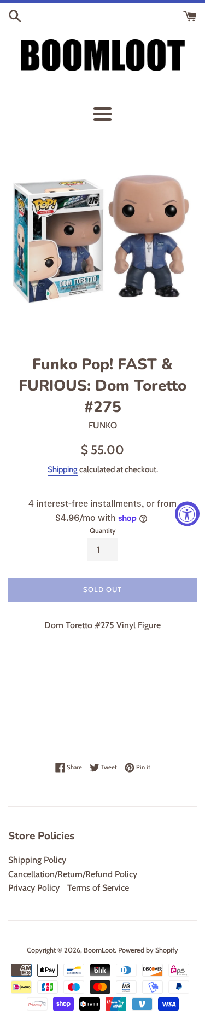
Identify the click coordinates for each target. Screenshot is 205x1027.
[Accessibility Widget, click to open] (187, 513)
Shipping (63, 469)
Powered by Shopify (148, 950)
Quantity (103, 530)
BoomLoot (99, 950)
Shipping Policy (37, 860)
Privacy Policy (34, 888)
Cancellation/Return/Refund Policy (72, 874)
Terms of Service (98, 888)
